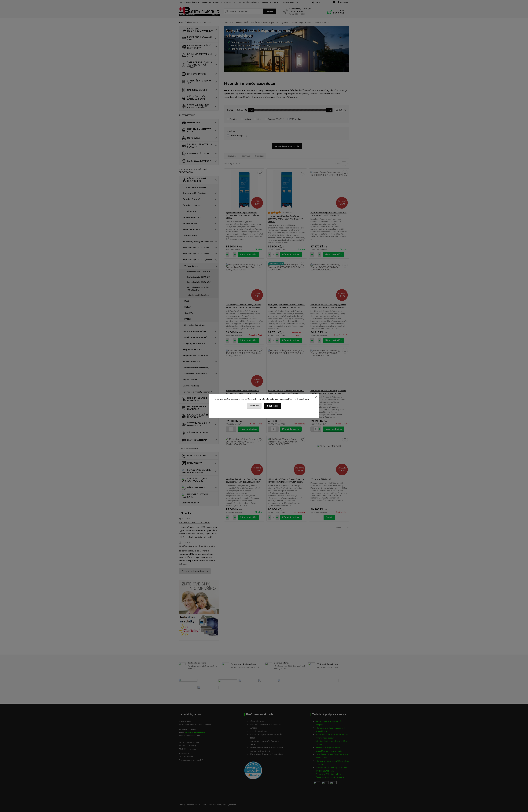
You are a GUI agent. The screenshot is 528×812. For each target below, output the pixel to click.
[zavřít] (316, 397)
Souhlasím (272, 405)
